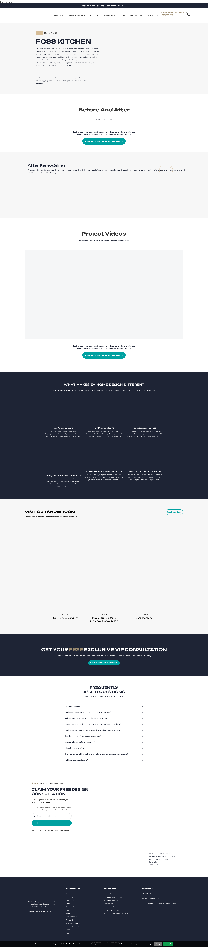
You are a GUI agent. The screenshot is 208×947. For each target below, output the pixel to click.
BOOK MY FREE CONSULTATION (104, 663)
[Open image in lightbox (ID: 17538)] (43, 196)
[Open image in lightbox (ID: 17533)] (138, 196)
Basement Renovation (112, 900)
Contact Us (152, 15)
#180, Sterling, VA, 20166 (104, 621)
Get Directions (174, 512)
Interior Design (109, 904)
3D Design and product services (116, 913)
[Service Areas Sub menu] (85, 15)
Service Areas (76, 15)
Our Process (108, 15)
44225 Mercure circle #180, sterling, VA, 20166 (159, 903)
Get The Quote (71, 917)
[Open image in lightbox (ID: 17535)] (75, 196)
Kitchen (39, 33)
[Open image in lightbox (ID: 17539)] (170, 196)
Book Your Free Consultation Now (104, 141)
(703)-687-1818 (147, 894)
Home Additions (110, 907)
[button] (104, 706)
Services (58, 15)
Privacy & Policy (72, 920)
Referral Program (72, 926)
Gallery (122, 15)
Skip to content (6, 2)
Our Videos (70, 900)
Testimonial (136, 15)
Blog (68, 913)
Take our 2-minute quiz (59, 830)
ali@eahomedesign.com (64, 618)
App (67, 933)
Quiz (68, 910)
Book (68, 904)
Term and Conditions (74, 923)
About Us (93, 15)
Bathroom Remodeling (113, 897)
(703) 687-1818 (167, 15)
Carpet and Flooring (111, 910)
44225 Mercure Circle (104, 618)
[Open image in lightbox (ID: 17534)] (107, 196)
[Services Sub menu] (64, 15)
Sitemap (69, 930)
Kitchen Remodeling (112, 894)
